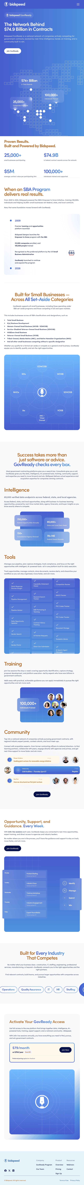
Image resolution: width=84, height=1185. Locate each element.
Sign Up (59, 1173)
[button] (77, 4)
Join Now (65, 1050)
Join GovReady (12, 51)
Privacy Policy (75, 1180)
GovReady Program (44, 1165)
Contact (70, 1169)
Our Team (40, 1169)
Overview (59, 1165)
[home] (14, 4)
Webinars (70, 1165)
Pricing (58, 1169)
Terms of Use (64, 1180)
